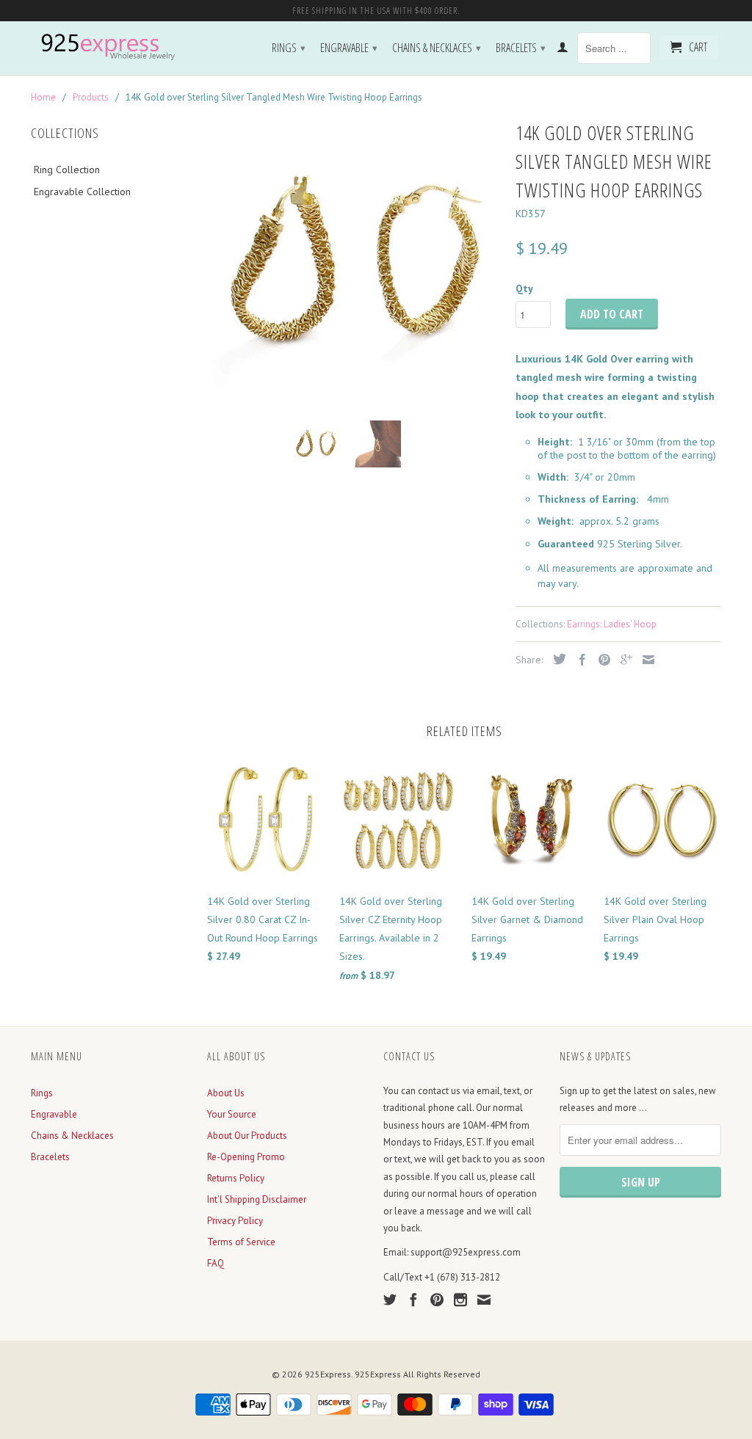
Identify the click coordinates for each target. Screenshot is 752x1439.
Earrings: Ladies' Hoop (612, 624)
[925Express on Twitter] (390, 1299)
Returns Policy (235, 1178)
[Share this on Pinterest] (600, 660)
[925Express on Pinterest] (437, 1299)
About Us (226, 1093)
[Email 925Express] (484, 1299)
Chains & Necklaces (436, 48)
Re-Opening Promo (246, 1157)
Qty (524, 288)
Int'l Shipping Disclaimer (256, 1199)
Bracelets (521, 48)
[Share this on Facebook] (578, 660)
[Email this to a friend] (644, 660)
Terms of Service (241, 1242)
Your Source (231, 1114)
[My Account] (562, 50)
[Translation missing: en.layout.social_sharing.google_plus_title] (622, 660)
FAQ (215, 1263)
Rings (289, 48)
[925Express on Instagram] (460, 1299)
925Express (328, 1374)
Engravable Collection (82, 191)
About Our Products (247, 1135)
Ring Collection (67, 169)
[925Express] (111, 47)
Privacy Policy (235, 1220)
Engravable (348, 48)
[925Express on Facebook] (413, 1299)
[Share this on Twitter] (556, 659)
